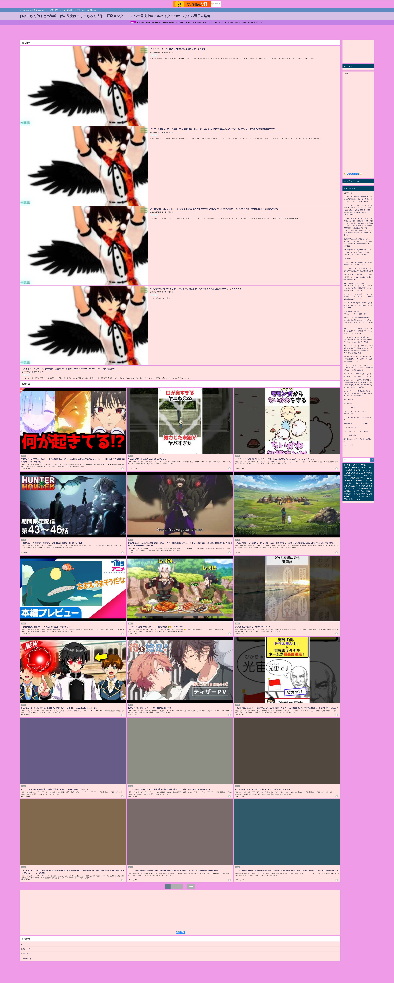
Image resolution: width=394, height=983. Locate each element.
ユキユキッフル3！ (350, 399)
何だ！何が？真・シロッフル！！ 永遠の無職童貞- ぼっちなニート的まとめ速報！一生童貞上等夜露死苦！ (358, 277)
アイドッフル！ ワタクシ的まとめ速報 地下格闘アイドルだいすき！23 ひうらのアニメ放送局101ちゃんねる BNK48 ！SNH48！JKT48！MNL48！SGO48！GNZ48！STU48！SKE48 (358, 209)
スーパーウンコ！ (349, 258)
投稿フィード (25, 949)
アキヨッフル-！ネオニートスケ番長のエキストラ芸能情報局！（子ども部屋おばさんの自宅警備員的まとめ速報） (358, 359)
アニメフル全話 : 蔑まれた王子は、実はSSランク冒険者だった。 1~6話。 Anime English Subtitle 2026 (59, 708)
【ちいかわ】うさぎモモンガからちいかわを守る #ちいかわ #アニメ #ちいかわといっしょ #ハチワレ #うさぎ (276, 459)
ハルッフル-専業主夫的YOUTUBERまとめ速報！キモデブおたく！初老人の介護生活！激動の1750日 (358, 305)
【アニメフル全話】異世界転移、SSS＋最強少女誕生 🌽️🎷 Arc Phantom (155, 627)
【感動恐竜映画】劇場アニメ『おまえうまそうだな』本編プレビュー (46, 627)
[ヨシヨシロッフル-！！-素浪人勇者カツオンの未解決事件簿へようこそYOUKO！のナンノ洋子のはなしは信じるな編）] (358, 368)
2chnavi (346, 74)
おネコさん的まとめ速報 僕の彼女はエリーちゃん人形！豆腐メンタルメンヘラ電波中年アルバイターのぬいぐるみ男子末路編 (358, 199)
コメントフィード (27, 954)
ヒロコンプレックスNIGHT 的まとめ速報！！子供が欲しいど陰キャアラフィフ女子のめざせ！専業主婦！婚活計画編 (358, 393)
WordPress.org (26, 958)
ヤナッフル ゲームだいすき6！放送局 (356, 431)
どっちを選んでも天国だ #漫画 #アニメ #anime (253, 627)
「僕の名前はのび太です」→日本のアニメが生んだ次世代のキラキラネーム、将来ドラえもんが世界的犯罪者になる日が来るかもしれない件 (286, 708)
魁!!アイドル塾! (348, 445)
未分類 (154, 55)
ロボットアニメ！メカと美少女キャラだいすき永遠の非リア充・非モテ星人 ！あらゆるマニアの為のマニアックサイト (358, 296)
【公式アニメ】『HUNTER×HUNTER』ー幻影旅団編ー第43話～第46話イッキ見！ (51, 543)
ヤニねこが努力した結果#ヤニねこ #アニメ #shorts (147, 459)
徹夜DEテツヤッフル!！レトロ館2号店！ (357, 423)
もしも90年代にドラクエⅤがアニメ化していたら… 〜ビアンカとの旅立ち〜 (263, 789)
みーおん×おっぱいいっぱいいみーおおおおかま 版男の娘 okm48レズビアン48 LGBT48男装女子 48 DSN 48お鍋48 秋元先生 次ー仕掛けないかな (214, 209)
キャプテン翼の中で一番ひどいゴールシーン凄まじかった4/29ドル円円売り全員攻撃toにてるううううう (198, 289)
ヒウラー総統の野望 (350, 435)
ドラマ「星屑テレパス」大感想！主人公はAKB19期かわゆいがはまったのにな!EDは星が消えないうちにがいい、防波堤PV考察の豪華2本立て (212, 129)
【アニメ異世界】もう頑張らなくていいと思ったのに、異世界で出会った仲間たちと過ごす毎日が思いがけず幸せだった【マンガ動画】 (285, 543)
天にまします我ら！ (350, 407)
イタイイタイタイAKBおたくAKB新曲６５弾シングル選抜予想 (177, 49)
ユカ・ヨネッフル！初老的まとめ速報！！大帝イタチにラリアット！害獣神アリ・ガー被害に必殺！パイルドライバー (358, 331)
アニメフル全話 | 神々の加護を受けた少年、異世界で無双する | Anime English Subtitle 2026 (55, 789)
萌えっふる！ (348, 403)
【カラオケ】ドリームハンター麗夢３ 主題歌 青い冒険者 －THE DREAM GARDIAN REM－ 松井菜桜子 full (69, 369)
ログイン (24, 944)
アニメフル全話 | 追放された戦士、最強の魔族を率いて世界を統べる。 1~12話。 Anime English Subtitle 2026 (169, 789)
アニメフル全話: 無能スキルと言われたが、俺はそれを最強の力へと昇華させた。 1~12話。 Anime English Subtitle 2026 (173, 870)
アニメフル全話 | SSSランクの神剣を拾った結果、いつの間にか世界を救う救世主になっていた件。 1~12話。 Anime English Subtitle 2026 (286, 870)
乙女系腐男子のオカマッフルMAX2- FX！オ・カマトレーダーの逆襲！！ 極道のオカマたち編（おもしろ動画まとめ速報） (358, 252)
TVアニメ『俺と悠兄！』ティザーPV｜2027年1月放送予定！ (150, 708)
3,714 (191, 886)
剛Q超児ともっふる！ (351, 427)
